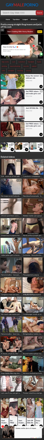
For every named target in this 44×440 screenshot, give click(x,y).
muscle (26, 66)
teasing (20, 70)
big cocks (5, 62)
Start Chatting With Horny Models (20, 31)
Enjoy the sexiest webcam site (32, 77)
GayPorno (22, 4)
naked (34, 66)
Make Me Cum (40, 146)
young (28, 70)
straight (11, 70)
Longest (25, 19)
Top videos (16, 19)
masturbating (15, 66)
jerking (4, 66)
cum (13, 62)
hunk (39, 62)
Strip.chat (29, 80)
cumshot (21, 62)
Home (8, 19)
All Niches (34, 19)
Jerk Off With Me (32, 108)
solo (3, 70)
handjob (31, 62)
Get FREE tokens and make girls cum (33, 92)
